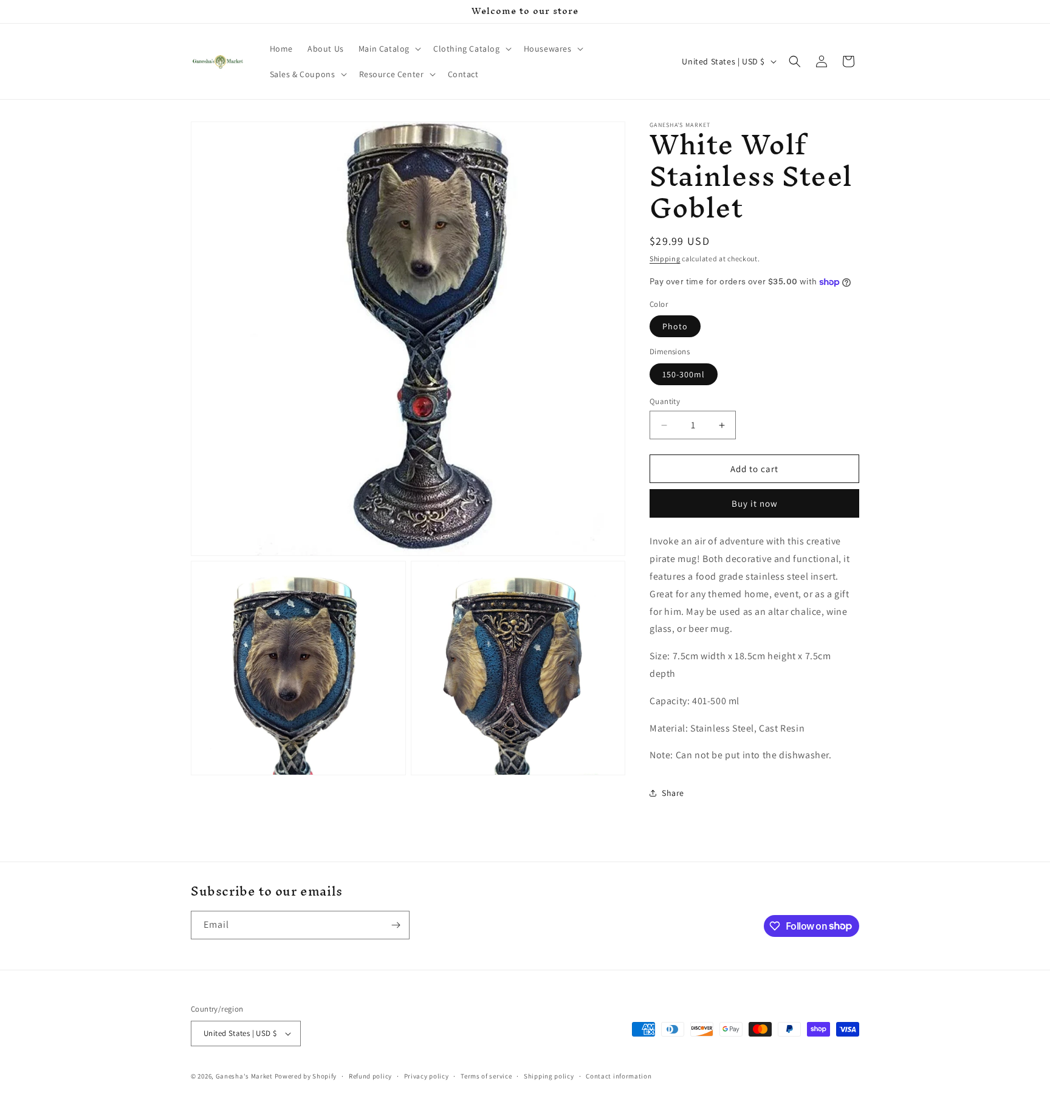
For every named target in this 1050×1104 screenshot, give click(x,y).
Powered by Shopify (306, 1076)
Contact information (618, 1076)
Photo (675, 326)
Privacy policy (426, 1076)
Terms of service (486, 1076)
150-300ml (683, 374)
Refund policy (370, 1076)
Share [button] (673, 792)
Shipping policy (549, 1076)
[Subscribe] (395, 925)
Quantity (665, 401)
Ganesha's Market (244, 1076)
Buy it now (755, 503)
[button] (388, 48)
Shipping (665, 258)
